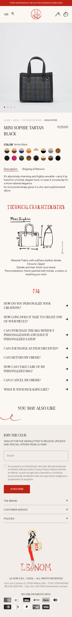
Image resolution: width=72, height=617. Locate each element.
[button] (13, 13)
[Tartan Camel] (29, 158)
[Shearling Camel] (43, 158)
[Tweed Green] (21, 158)
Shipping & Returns (33, 169)
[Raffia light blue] (51, 151)
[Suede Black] (7, 158)
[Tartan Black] (36, 158)
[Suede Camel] (58, 151)
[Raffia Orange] (29, 151)
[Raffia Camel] (14, 151)
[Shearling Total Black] (58, 158)
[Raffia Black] (43, 151)
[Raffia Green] (7, 151)
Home (7, 120)
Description (10, 169)
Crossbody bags (31, 120)
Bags (16, 120)
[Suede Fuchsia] (14, 158)
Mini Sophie (50, 120)
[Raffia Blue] (21, 151)
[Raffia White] (36, 151)
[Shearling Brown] (51, 158)
